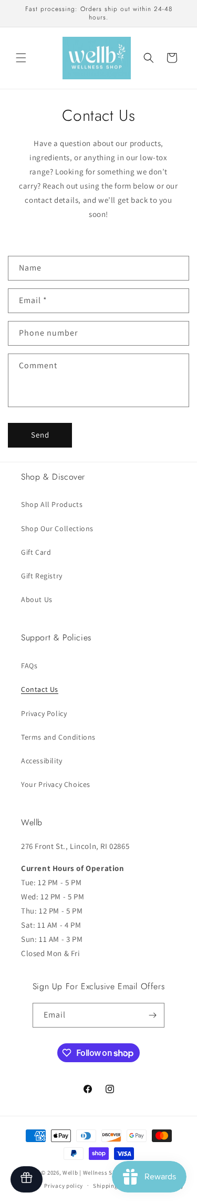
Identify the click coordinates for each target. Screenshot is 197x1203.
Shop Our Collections (57, 528)
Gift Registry (42, 575)
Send (40, 435)
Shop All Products (51, 504)
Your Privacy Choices (55, 784)
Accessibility (42, 760)
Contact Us (39, 689)
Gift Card (36, 552)
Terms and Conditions (58, 737)
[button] (21, 57)
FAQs (29, 665)
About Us (37, 599)
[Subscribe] (152, 1015)
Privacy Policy (44, 713)
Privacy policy (63, 1185)
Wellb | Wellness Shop (93, 1172)
